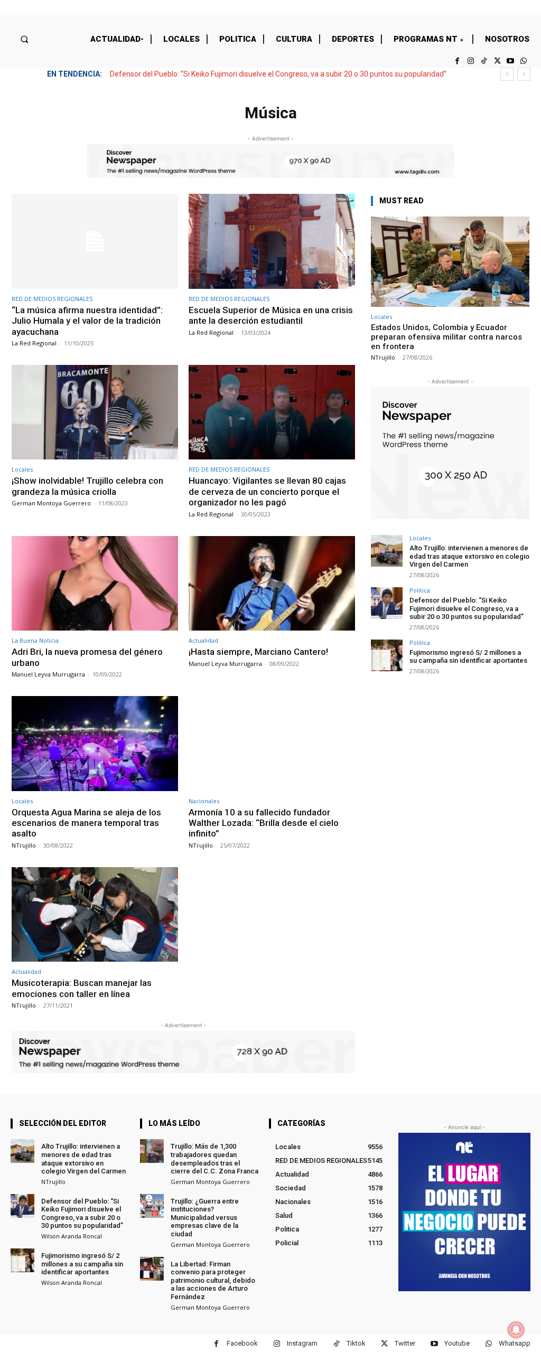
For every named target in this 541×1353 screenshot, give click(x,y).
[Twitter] (496, 61)
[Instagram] (470, 61)
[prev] (507, 74)
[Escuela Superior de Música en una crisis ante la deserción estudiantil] (272, 241)
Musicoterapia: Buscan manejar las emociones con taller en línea (82, 988)
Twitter (405, 1343)
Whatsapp (514, 1343)
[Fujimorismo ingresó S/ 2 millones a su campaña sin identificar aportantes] (387, 655)
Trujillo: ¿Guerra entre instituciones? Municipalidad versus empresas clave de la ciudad (205, 1217)
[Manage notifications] (516, 1329)
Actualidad (203, 640)
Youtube (457, 1343)
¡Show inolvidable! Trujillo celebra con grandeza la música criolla (87, 485)
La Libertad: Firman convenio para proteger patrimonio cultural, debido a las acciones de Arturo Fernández (213, 1280)
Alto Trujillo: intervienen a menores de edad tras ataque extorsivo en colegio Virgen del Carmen (469, 556)
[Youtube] (510, 61)
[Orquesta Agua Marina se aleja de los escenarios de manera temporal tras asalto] (95, 743)
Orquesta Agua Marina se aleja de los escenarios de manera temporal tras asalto (86, 823)
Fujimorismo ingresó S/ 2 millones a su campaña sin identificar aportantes (233, 74)
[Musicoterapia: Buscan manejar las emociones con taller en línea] (95, 914)
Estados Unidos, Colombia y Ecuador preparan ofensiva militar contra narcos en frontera (446, 337)
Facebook (242, 1343)
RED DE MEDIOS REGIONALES (52, 299)
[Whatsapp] (523, 61)
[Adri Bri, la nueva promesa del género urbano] (95, 583)
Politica (419, 590)
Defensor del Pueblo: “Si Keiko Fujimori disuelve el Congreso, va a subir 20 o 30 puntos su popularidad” (466, 608)
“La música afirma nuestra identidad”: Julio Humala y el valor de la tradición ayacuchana (87, 321)
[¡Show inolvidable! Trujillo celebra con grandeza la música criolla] (95, 412)
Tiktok (356, 1343)
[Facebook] (457, 61)
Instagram (302, 1343)
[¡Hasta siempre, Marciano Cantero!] (272, 583)
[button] (24, 38)
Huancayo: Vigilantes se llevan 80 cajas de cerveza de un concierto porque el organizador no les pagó (267, 491)
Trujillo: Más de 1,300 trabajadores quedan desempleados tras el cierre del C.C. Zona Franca (214, 1158)
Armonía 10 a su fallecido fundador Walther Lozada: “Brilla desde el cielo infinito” (264, 823)
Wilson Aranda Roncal (71, 1236)
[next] (523, 74)
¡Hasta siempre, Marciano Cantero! (258, 651)
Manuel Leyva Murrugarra (48, 674)
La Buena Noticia (35, 640)
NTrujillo (24, 845)
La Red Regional (34, 343)
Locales (22, 469)
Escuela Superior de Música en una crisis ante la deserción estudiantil (271, 315)
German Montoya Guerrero (51, 503)
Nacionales (204, 801)
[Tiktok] (483, 61)
